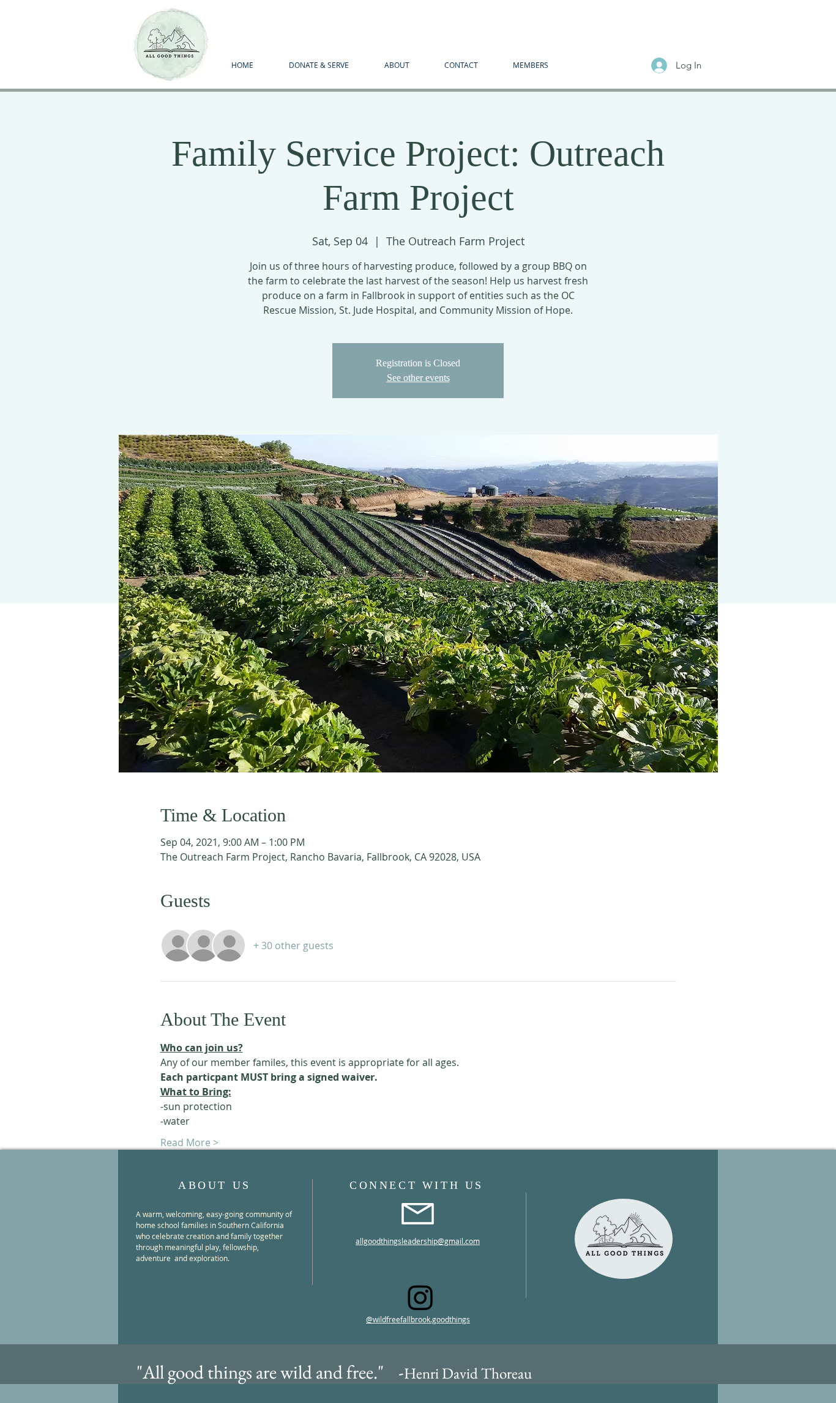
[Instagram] (420, 1297)
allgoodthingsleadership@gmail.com (418, 1241)
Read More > (189, 1142)
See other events (418, 377)
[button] (397, 65)
